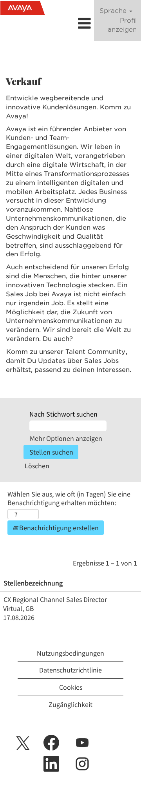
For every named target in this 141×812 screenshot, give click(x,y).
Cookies (70, 687)
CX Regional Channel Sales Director (55, 599)
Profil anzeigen (122, 25)
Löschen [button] (37, 465)
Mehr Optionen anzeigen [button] (66, 438)
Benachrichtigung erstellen (58, 527)
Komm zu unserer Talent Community (65, 351)
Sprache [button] (113, 10)
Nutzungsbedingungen (70, 653)
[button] (70, 23)
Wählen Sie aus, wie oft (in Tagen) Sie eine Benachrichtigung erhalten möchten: (68, 498)
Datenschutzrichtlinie (70, 669)
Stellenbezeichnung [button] (33, 582)
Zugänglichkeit (70, 704)
